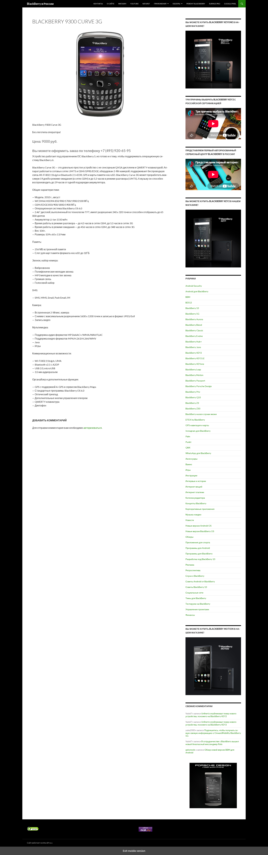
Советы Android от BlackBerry (200, 581)
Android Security (193, 285)
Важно (188, 464)
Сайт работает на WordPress (40, 843)
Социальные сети (194, 592)
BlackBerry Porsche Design (198, 386)
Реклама (189, 564)
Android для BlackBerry (196, 291)
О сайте (110, 4)
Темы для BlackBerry (195, 598)
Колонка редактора (195, 497)
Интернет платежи (194, 492)
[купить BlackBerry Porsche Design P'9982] (213, 785)
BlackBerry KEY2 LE (195, 358)
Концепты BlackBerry (195, 503)
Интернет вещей (193, 486)
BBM (187, 297)
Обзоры (176, 4)
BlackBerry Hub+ (193, 341)
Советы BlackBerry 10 (196, 587)
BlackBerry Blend (193, 325)
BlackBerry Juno (193, 347)
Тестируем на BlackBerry (197, 603)
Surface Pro (214, 4)
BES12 (188, 302)
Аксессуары (191, 458)
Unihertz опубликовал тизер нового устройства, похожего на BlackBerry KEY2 (210, 715)
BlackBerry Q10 (193, 397)
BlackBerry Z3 (192, 403)
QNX (187, 447)
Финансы (190, 615)
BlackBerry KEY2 (193, 352)
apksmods (190, 749)
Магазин (122, 4)
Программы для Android (197, 548)
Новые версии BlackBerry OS (199, 531)
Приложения (160, 4)
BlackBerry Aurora (194, 319)
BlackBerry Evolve (194, 336)
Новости (189, 520)
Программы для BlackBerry (198, 553)
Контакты (98, 4)
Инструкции (191, 475)
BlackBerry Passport (195, 380)
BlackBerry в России (40, 3)
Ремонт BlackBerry (195, 4)
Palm (187, 436)
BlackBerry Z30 (192, 408)
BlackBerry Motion (194, 375)
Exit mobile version (134, 850)
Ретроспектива (192, 570)
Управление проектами (197, 609)
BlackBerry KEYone (194, 364)
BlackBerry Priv (192, 391)
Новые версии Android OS (198, 525)
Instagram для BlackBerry (197, 431)
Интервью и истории (195, 481)
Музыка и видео (193, 514)
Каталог (146, 4)
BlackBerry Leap (193, 369)
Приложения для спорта (197, 542)
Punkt (188, 442)
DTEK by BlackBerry (195, 419)
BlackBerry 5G (192, 313)
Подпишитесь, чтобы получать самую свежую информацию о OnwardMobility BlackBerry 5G (213, 733)
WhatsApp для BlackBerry (198, 453)
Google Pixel (230, 4)
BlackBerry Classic (194, 330)
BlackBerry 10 (192, 308)
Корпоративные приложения (199, 509)
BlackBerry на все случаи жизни (201, 414)
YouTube (134, 4)
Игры (188, 470)
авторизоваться (92, 427)
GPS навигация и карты (197, 425)
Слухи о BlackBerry (194, 576)
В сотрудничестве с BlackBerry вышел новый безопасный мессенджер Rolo (212, 742)
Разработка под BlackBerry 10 (200, 559)
